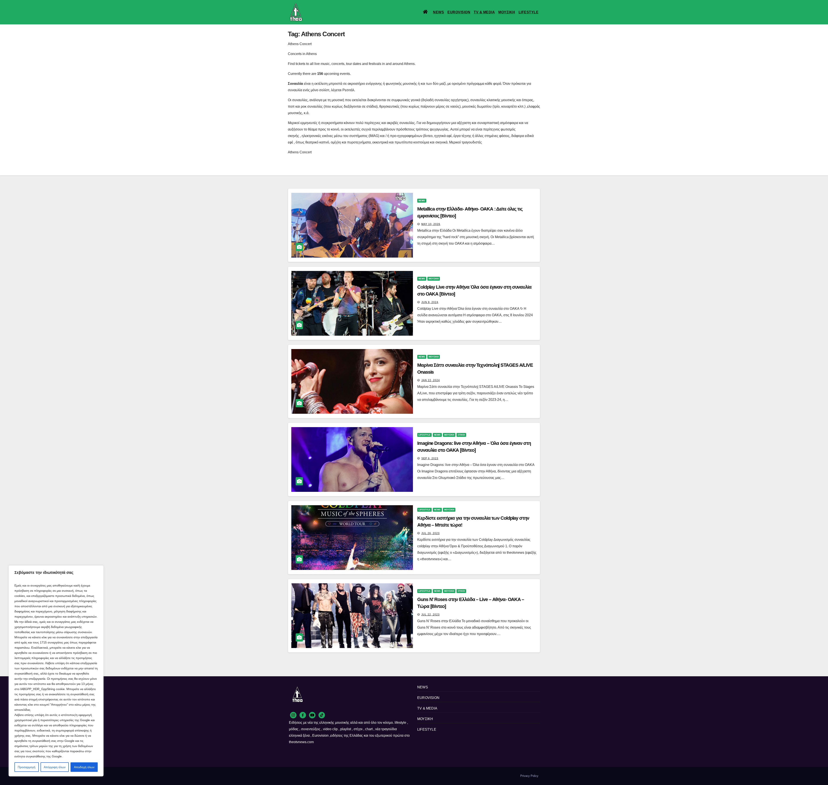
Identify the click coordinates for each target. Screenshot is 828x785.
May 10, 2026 (430, 224)
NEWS (438, 12)
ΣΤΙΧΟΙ (461, 435)
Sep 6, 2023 (429, 458)
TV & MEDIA (484, 12)
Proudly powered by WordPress (308, 775)
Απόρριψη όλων (55, 767)
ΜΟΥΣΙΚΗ (506, 12)
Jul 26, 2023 (430, 533)
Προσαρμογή (26, 767)
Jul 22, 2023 (430, 614)
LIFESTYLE (529, 12)
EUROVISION (458, 12)
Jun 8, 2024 (429, 302)
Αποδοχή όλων (84, 767)
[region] (56, 670)
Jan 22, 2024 (430, 380)
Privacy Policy (529, 775)
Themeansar (362, 775)
